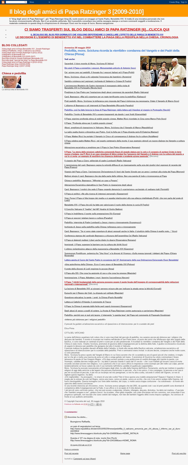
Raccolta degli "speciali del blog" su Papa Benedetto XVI (24, 60)
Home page (125, 453)
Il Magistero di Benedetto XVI (13, 54)
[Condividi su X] (94, 404)
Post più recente (71, 453)
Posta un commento (71, 449)
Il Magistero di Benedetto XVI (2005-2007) (18, 56)
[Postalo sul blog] (92, 404)
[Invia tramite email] (89, 404)
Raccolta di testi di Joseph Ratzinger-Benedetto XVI (22, 58)
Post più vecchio (179, 453)
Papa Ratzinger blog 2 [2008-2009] (16, 64)
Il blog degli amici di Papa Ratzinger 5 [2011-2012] (22, 53)
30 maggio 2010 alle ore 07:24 (81, 445)
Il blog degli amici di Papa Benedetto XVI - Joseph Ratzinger (26, 49)
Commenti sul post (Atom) (84, 459)
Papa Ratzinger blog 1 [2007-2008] (16, 66)
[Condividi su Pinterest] (100, 404)
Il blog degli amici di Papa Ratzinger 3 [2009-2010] (76, 11)
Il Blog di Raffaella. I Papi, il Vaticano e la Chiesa (21, 51)
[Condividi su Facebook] (97, 404)
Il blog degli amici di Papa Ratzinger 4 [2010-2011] (22, 62)
